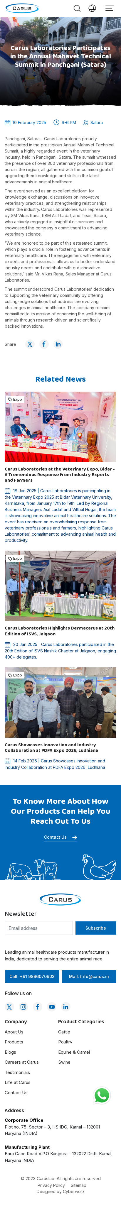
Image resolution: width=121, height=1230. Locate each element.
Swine (64, 1062)
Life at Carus (18, 1082)
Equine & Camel (74, 1052)
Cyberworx (74, 1191)
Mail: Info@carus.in (89, 976)
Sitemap (78, 1185)
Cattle (64, 1032)
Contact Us (56, 837)
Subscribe (95, 928)
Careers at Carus (22, 1062)
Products (14, 1042)
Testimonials (17, 1072)
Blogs (10, 1052)
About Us (14, 1032)
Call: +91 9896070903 (32, 976)
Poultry (65, 1042)
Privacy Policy (51, 1185)
